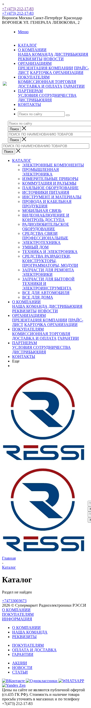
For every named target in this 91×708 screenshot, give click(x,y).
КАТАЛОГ (21, 160)
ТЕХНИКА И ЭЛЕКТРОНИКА (50, 252)
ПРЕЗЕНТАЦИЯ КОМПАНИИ (45, 68)
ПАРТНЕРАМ (24, 343)
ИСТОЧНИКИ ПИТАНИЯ (45, 192)
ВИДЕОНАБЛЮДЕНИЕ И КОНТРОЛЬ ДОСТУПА (45, 217)
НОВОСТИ (53, 59)
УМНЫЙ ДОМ (35, 247)
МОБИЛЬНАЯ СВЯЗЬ (41, 210)
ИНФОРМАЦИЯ (17, 619)
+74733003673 (14, 601)
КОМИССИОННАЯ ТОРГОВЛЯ (47, 82)
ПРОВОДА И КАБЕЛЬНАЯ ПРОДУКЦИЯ (47, 203)
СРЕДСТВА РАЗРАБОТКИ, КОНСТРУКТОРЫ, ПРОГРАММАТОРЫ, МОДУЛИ (50, 260)
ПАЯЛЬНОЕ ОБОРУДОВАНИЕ (50, 188)
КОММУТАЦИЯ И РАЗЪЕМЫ (49, 183)
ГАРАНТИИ (74, 86)
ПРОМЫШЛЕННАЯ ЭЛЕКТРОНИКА (40, 171)
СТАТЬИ (20, 672)
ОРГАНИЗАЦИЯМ (29, 315)
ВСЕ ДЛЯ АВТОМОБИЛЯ (46, 293)
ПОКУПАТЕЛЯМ (28, 329)
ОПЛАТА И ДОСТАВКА (34, 650)
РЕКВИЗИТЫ (30, 59)
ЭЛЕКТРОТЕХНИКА (41, 242)
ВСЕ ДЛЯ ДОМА (37, 297)
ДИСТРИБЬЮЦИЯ (71, 54)
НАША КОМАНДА (35, 54)
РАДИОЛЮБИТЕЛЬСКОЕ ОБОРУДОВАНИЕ (45, 226)
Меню (23, 32)
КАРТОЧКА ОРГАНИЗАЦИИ (56, 72)
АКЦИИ (19, 663)
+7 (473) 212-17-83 (18, 9)
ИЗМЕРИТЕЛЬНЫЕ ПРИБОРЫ (50, 179)
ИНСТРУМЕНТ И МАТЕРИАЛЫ (51, 197)
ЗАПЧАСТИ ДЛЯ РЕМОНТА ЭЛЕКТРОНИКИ (48, 272)
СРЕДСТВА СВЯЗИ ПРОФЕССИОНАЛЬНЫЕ (45, 235)
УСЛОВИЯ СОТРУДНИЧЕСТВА (47, 95)
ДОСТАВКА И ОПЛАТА (40, 86)
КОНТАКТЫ (23, 356)
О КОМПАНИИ (26, 302)
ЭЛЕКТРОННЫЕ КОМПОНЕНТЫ (53, 165)
